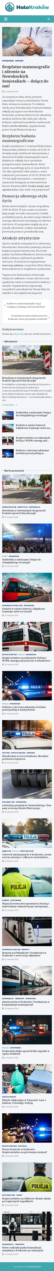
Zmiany (19, 1195)
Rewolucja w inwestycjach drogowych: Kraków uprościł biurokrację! (24, 379)
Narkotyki (6, 851)
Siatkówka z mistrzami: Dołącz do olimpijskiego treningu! (33, 414)
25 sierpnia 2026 (11, 517)
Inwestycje (23, 507)
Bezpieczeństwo (9, 654)
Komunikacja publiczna (12, 605)
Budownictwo (8, 802)
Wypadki (5, 900)
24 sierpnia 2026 (11, 1106)
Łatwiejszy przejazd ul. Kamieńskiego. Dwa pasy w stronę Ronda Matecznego (26, 807)
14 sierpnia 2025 (11, 91)
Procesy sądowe (18, 753)
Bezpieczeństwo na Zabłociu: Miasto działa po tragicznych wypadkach (26, 1200)
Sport (5, 556)
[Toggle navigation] (6, 19)
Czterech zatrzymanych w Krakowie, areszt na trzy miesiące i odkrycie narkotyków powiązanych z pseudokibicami (26, 857)
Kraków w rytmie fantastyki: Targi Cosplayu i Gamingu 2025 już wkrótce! (26, 305)
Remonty (26, 949)
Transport (19, 998)
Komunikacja (34, 507)
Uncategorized (9, 1097)
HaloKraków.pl (35, 1266)
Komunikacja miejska (11, 949)
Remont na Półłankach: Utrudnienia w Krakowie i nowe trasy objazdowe (24, 954)
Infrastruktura (9, 507)
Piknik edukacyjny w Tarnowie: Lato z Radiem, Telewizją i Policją (24, 1101)
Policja (21, 654)
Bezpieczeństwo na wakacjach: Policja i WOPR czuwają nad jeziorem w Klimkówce (33, 440)
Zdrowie (19, 60)
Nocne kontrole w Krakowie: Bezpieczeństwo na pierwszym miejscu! (24, 1151)
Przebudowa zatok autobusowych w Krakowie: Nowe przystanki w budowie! (27, 317)
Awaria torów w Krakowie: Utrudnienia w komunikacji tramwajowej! (26, 1003)
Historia (6, 753)
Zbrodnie (31, 753)
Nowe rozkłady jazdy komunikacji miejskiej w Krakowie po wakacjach (22, 1249)
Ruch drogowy (8, 1195)
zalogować (18, 334)
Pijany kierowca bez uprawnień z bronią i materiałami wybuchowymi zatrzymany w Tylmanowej (26, 906)
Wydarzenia (8, 60)
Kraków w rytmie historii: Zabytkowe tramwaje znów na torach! (33, 428)
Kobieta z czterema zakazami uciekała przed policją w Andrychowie (32, 453)
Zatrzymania (15, 900)
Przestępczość (27, 851)
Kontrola (22, 1146)
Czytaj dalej (8, 405)
